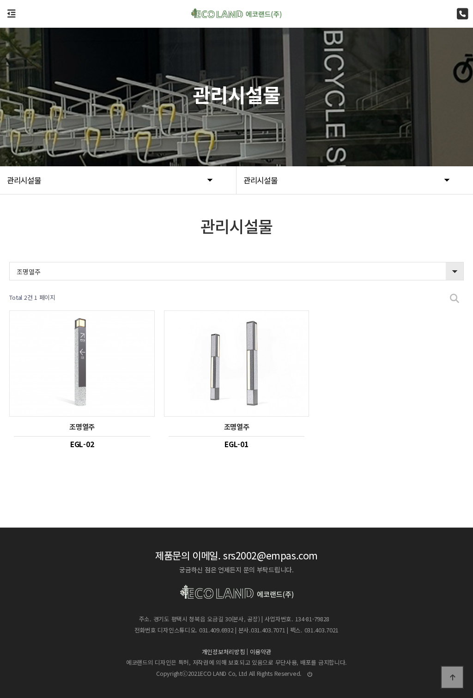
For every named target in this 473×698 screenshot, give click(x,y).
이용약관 (261, 651)
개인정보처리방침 (223, 651)
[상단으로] (452, 677)
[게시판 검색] (454, 298)
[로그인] (310, 673)
